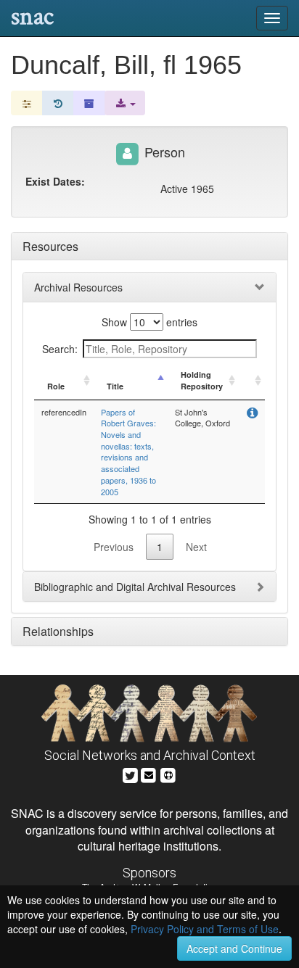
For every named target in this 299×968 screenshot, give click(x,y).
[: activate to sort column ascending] (252, 381)
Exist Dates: (55, 181)
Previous (114, 546)
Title (115, 386)
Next (196, 546)
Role (56, 386)
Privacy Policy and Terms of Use (205, 929)
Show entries (149, 322)
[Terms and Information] (168, 773)
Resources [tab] (50, 246)
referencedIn (63, 412)
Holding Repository (202, 380)
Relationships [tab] (58, 631)
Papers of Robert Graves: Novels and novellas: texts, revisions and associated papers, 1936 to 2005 (128, 451)
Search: (60, 349)
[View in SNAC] (252, 414)
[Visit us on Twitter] (130, 773)
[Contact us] (148, 773)
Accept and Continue (234, 948)
